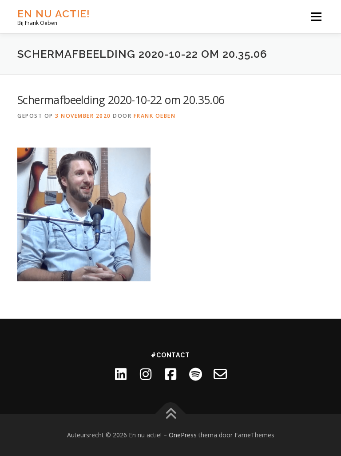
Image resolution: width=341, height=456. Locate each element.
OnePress (183, 435)
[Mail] (220, 374)
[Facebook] (170, 374)
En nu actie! (53, 14)
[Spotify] (195, 374)
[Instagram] (145, 374)
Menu (316, 16)
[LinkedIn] (120, 374)
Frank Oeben (155, 116)
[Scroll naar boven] (170, 414)
